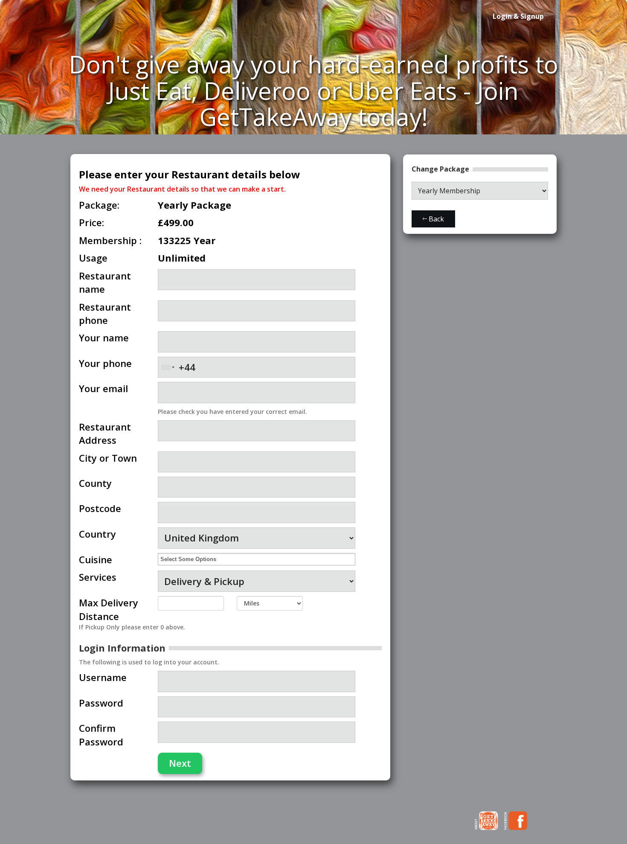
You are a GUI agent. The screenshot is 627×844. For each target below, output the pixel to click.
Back (435, 219)
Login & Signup (518, 16)
